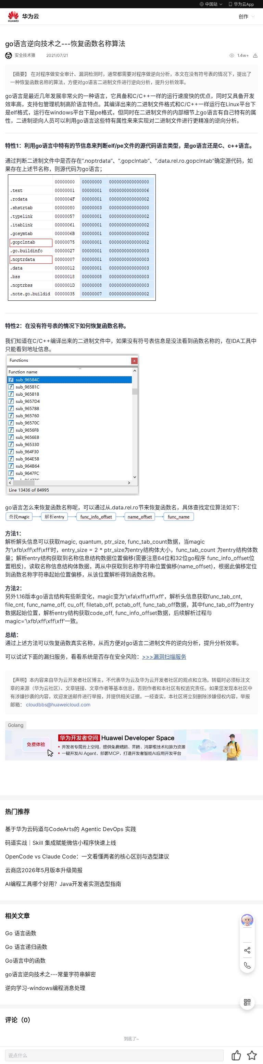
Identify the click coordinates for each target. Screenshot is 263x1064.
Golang (16, 725)
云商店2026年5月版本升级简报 (44, 870)
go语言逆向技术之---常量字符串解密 (50, 974)
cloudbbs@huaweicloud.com (58, 704)
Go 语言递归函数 (26, 946)
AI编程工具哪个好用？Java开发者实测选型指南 (63, 883)
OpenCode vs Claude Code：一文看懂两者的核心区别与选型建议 (87, 856)
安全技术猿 (25, 55)
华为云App (244, 4)
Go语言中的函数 (25, 960)
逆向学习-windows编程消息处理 (45, 988)
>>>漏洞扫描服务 (164, 656)
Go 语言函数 (20, 933)
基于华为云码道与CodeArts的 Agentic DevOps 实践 (70, 829)
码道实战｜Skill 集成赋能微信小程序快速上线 (60, 842)
